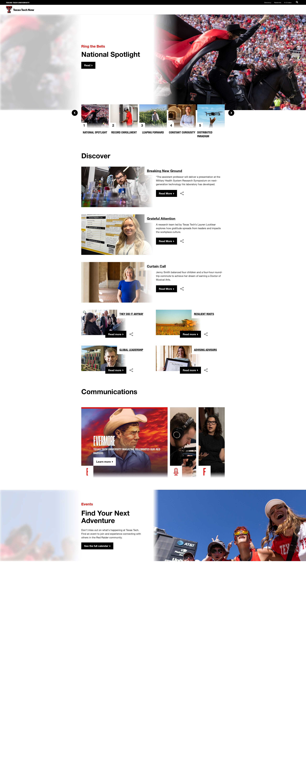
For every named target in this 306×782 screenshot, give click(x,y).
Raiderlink (277, 2)
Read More (165, 193)
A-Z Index (288, 2)
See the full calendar (96, 545)
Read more (114, 334)
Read (87, 65)
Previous (75, 113)
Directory (267, 2)
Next (231, 113)
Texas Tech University (18, 2)
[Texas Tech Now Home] (6, 9)
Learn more (103, 461)
